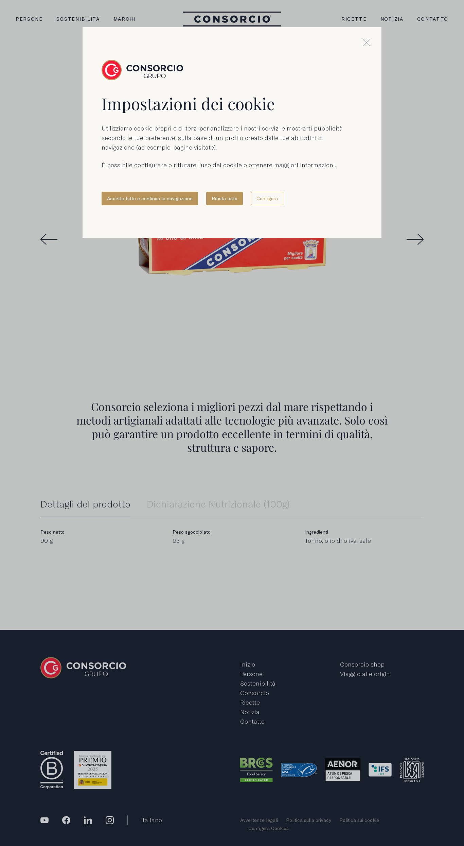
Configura (267, 198)
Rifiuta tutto (224, 198)
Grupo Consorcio (142, 70)
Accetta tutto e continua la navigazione (150, 198)
